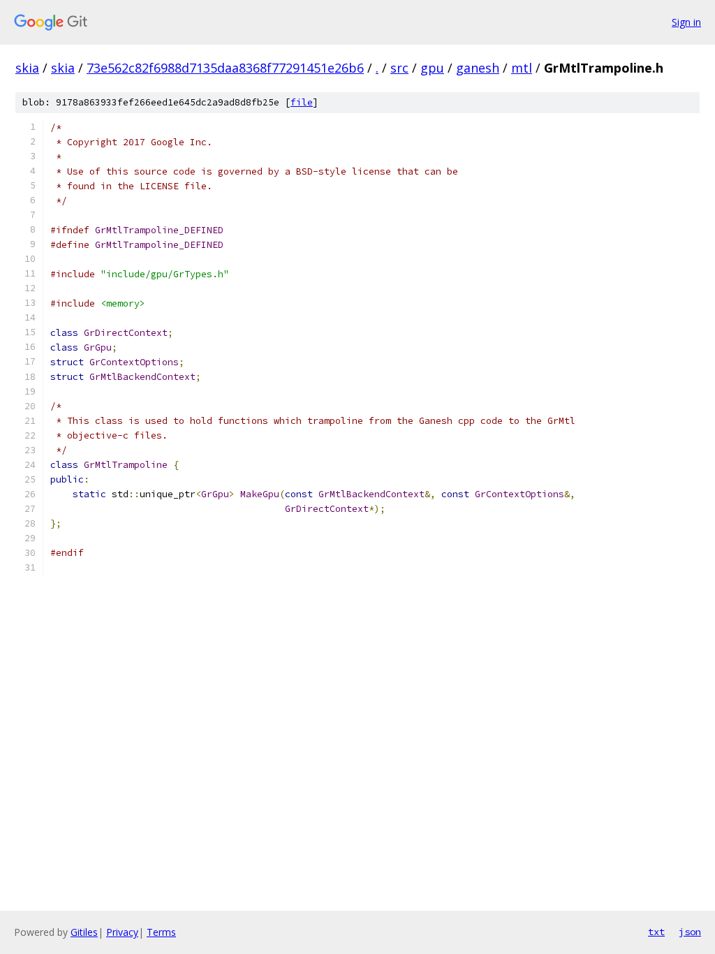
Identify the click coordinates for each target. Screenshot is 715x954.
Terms (161, 932)
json (690, 931)
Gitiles (84, 932)
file (301, 102)
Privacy (122, 932)
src (399, 67)
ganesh (477, 67)
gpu (432, 67)
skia (27, 67)
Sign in (686, 22)
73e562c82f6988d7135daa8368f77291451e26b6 (225, 67)
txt (656, 931)
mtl (521, 67)
